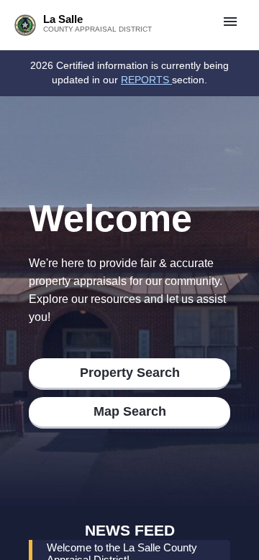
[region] (129, 73)
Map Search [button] (130, 411)
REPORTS (146, 79)
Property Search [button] (130, 372)
